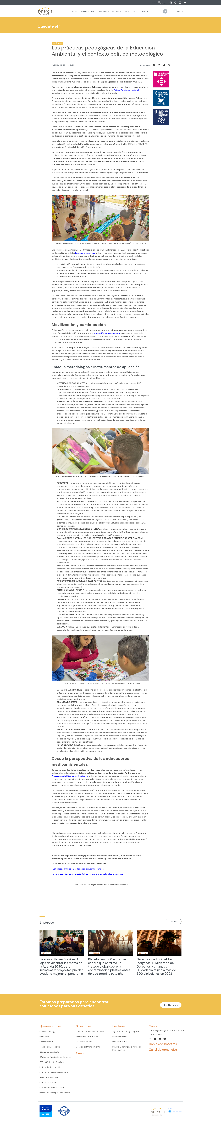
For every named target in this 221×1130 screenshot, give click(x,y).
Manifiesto (44, 1036)
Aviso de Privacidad (49, 1077)
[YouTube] (185, 2)
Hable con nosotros (163, 1044)
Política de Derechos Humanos (54, 1072)
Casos (80, 1053)
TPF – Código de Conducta (52, 1062)
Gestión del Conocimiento (88, 1046)
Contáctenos (171, 1005)
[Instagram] (175, 2)
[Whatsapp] (169, 65)
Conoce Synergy (47, 1031)
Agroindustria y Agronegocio (126, 1031)
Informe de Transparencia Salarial (55, 1092)
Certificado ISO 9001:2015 (52, 1087)
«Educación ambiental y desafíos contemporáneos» (78, 868)
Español (177, 11)
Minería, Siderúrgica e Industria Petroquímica (126, 1048)
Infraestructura (119, 1041)
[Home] (45, 11)
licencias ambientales (85, 253)
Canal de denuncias (163, 1050)
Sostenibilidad (46, 1041)
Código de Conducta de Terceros (55, 1057)
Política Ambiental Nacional (126, 90)
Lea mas (174, 921)
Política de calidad (48, 1082)
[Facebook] (170, 2)
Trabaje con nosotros (50, 1046)
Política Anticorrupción (50, 1067)
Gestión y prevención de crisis (90, 1031)
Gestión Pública (119, 1036)
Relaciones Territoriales (87, 1036)
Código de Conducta (49, 1052)
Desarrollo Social (84, 1041)
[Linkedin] (180, 2)
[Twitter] (164, 65)
